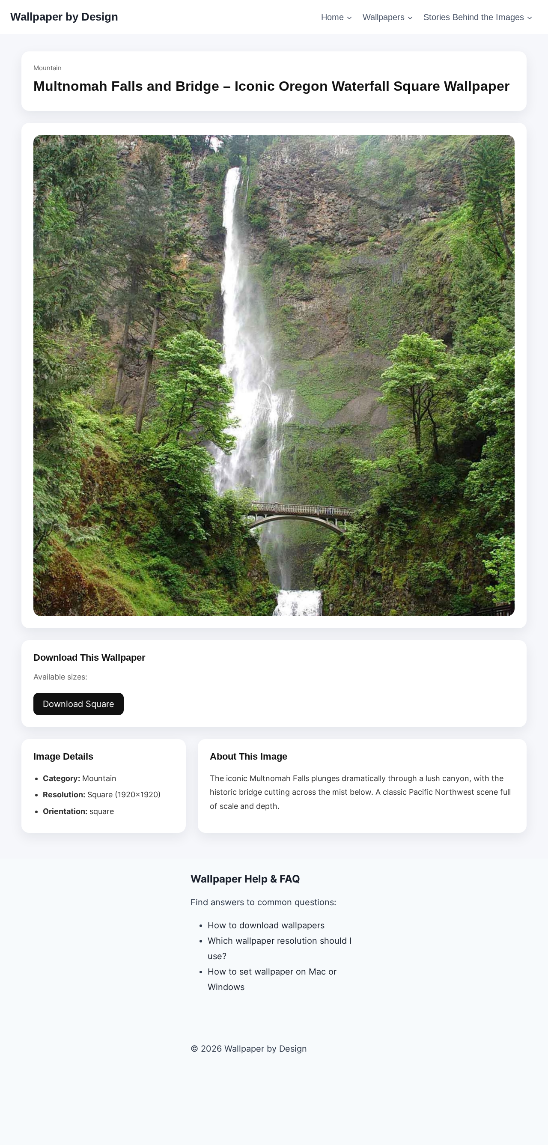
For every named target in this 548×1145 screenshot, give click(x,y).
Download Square (78, 704)
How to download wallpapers (266, 925)
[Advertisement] (274, 1109)
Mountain (47, 68)
